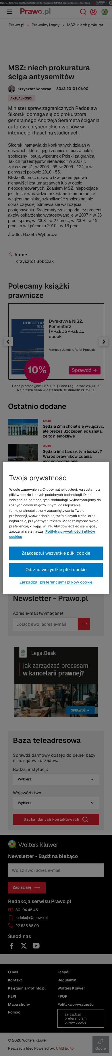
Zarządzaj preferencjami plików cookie (56, 582)
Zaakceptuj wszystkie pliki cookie (56, 553)
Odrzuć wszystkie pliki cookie (56, 570)
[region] (56, 528)
